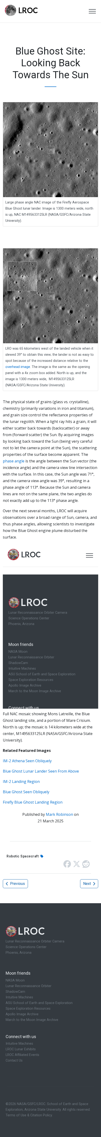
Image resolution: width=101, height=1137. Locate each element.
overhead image (17, 367)
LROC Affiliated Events (22, 1055)
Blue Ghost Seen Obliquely (26, 791)
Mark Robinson (59, 814)
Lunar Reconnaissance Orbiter (28, 986)
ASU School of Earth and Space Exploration (39, 1003)
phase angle (13, 461)
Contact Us (14, 1061)
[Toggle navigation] (92, 11)
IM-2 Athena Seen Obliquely (27, 760)
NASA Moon (15, 980)
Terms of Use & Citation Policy (29, 1115)
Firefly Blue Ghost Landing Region (32, 802)
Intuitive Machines (19, 997)
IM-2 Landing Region (21, 781)
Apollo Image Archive (22, 1014)
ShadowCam (15, 992)
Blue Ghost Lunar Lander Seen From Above (41, 771)
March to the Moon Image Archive (32, 1020)
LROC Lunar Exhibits (21, 1049)
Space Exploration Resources (28, 1009)
